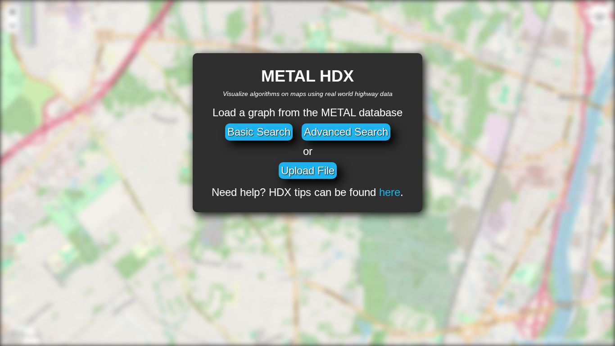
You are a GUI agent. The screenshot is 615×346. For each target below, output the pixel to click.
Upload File (308, 170)
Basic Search (258, 132)
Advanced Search (346, 132)
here (389, 192)
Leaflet (525, 342)
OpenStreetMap (563, 342)
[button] (12, 12)
